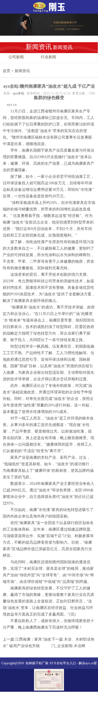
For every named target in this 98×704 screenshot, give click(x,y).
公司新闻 (16, 57)
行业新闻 (48, 57)
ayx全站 (18, 93)
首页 (6, 71)
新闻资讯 (22, 71)
